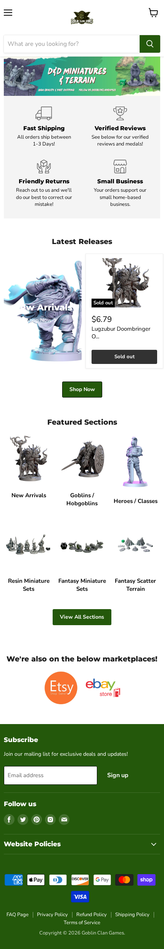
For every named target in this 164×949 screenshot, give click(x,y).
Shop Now (82, 389)
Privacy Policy (52, 914)
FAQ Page (17, 914)
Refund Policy (91, 914)
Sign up (118, 775)
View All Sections (82, 617)
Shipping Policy (132, 914)
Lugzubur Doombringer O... (121, 332)
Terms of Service (82, 922)
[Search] (150, 44)
